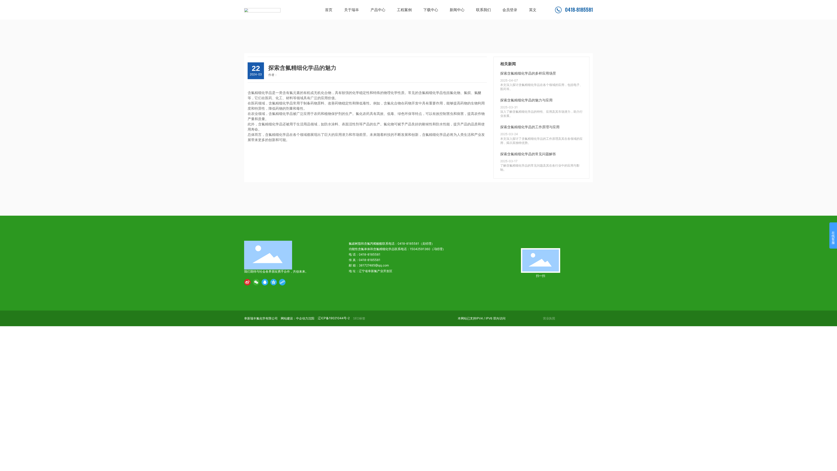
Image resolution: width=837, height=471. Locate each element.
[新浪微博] (247, 282)
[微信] (256, 282)
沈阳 (311, 318)
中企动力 (302, 318)
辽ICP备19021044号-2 (334, 318)
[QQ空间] (273, 282)
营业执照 (549, 318)
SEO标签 (359, 318)
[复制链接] (282, 282)
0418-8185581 (579, 9)
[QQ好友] (265, 282)
